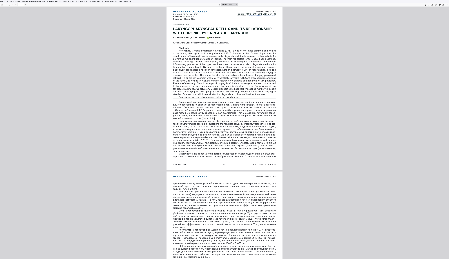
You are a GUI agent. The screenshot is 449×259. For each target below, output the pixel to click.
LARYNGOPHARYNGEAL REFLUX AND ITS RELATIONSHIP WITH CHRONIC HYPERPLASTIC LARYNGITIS (64, 1)
